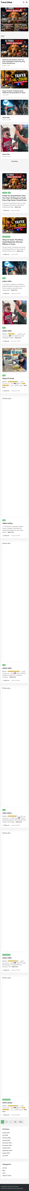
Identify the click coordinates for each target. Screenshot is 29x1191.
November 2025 (7, 1145)
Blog (9, 192)
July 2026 (5, 1135)
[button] (20, 9)
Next (20, 1122)
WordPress (11, 1188)
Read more (18, 207)
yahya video (6, 117)
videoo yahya (7, 523)
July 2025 (5, 1155)
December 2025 (7, 1143)
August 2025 (6, 1153)
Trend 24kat (6, 2)
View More (14, 161)
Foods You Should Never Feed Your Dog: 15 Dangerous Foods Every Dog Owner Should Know (13, 61)
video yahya (7, 813)
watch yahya (7, 1103)
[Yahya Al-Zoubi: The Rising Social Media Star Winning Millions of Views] (21, 27)
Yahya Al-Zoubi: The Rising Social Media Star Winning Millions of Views (12, 242)
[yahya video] (14, 107)
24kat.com (6, 210)
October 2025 (6, 1148)
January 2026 (6, 1140)
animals (4, 192)
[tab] (2, 35)
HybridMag (20, 1188)
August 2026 (6, 1132)
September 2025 (7, 1150)
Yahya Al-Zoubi (6, 236)
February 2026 (6, 1138)
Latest (2, 36)
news (3, 1173)
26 (15, 1122)
